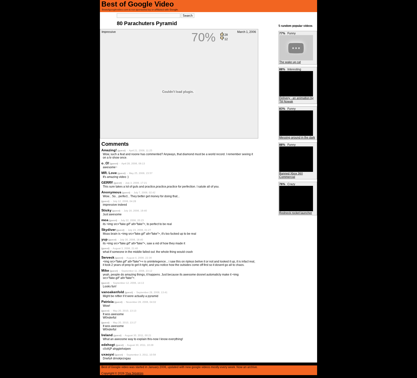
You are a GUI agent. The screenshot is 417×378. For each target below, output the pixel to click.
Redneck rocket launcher (295, 213)
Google (174, 9)
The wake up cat (290, 62)
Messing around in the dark (297, 137)
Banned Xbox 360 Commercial (291, 175)
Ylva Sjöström (134, 373)
